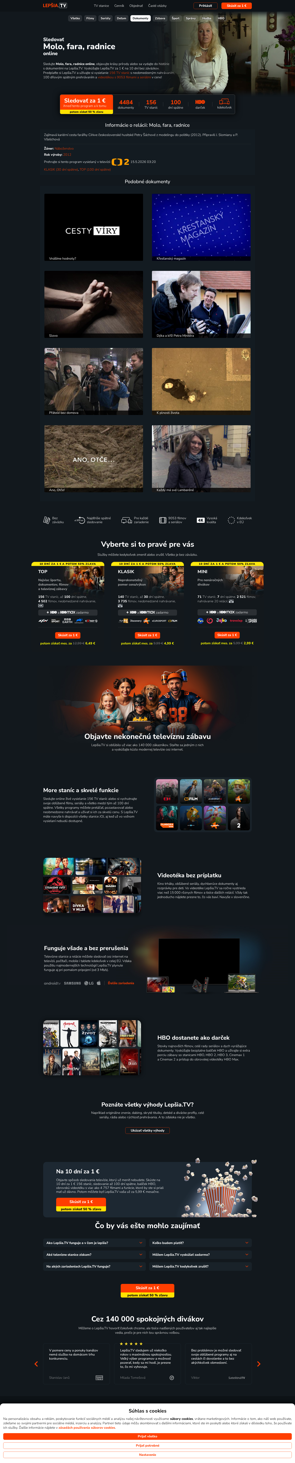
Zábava (160, 18)
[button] (36, 1363)
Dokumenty (140, 18)
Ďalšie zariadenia (121, 983)
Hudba (206, 18)
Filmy (90, 18)
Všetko (75, 18)
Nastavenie (147, 1455)
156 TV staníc (119, 73)
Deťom (121, 18)
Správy (191, 18)
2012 (67, 154)
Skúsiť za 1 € (237, 6)
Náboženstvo (64, 148)
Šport (175, 18)
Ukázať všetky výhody (147, 1130)
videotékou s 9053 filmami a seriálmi (124, 77)
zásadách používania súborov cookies (87, 1427)
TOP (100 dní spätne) (95, 169)
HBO (221, 18)
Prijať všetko (147, 1436)
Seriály (105, 18)
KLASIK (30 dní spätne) (61, 169)
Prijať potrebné (147, 1445)
